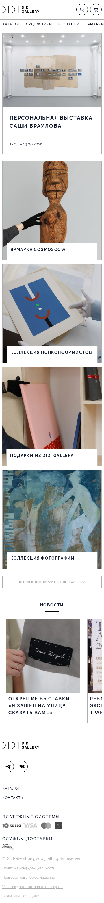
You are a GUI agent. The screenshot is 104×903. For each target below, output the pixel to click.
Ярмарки (94, 24)
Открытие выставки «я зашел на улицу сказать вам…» (39, 705)
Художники (39, 24)
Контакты (13, 798)
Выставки (68, 24)
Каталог (11, 24)
